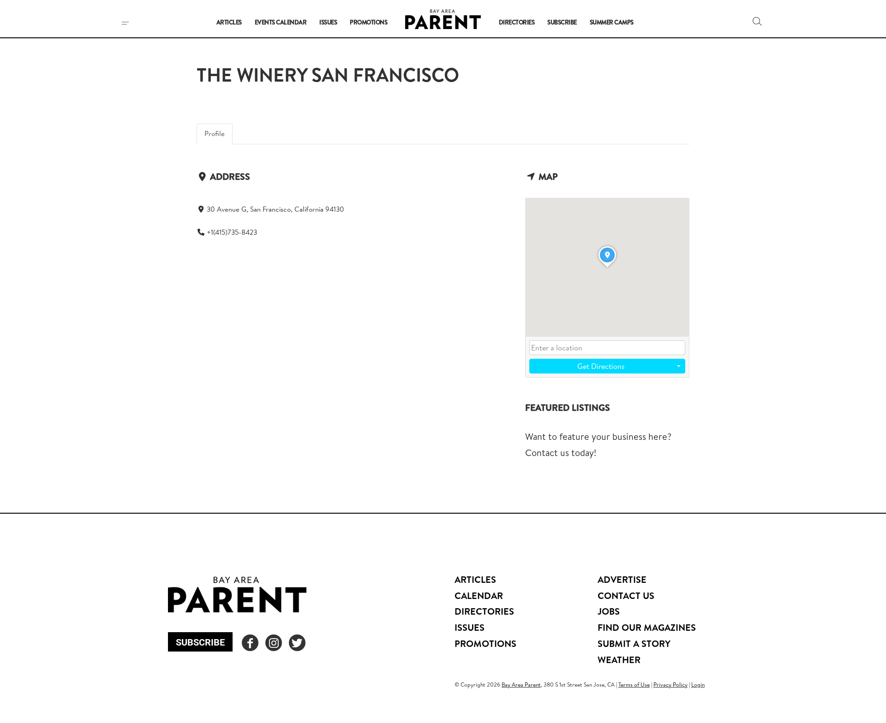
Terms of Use (634, 684)
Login (698, 684)
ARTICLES (475, 579)
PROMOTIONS (485, 643)
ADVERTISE (622, 579)
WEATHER (619, 659)
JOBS (609, 611)
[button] (757, 21)
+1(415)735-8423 (232, 232)
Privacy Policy (670, 684)
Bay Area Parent (521, 684)
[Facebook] (250, 642)
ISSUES (470, 627)
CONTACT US (626, 595)
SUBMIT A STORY (634, 643)
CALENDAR (479, 595)
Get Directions (601, 366)
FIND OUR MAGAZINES (647, 627)
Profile (214, 133)
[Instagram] (273, 642)
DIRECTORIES (484, 611)
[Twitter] (297, 642)
